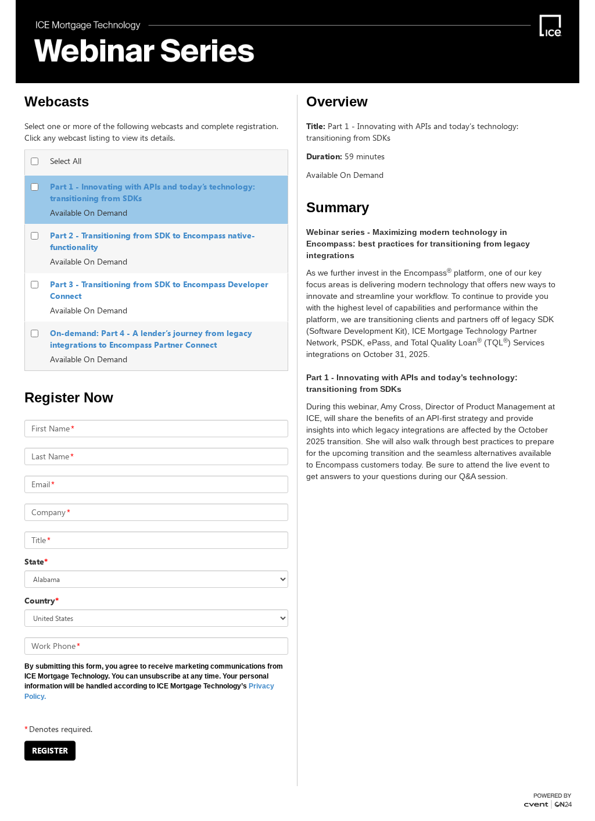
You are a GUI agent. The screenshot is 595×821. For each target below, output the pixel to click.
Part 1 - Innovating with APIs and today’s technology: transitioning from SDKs (152, 192)
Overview (337, 102)
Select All (65, 160)
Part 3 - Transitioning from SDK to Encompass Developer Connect (159, 290)
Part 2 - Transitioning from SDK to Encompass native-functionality (152, 241)
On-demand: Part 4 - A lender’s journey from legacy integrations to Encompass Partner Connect (151, 338)
